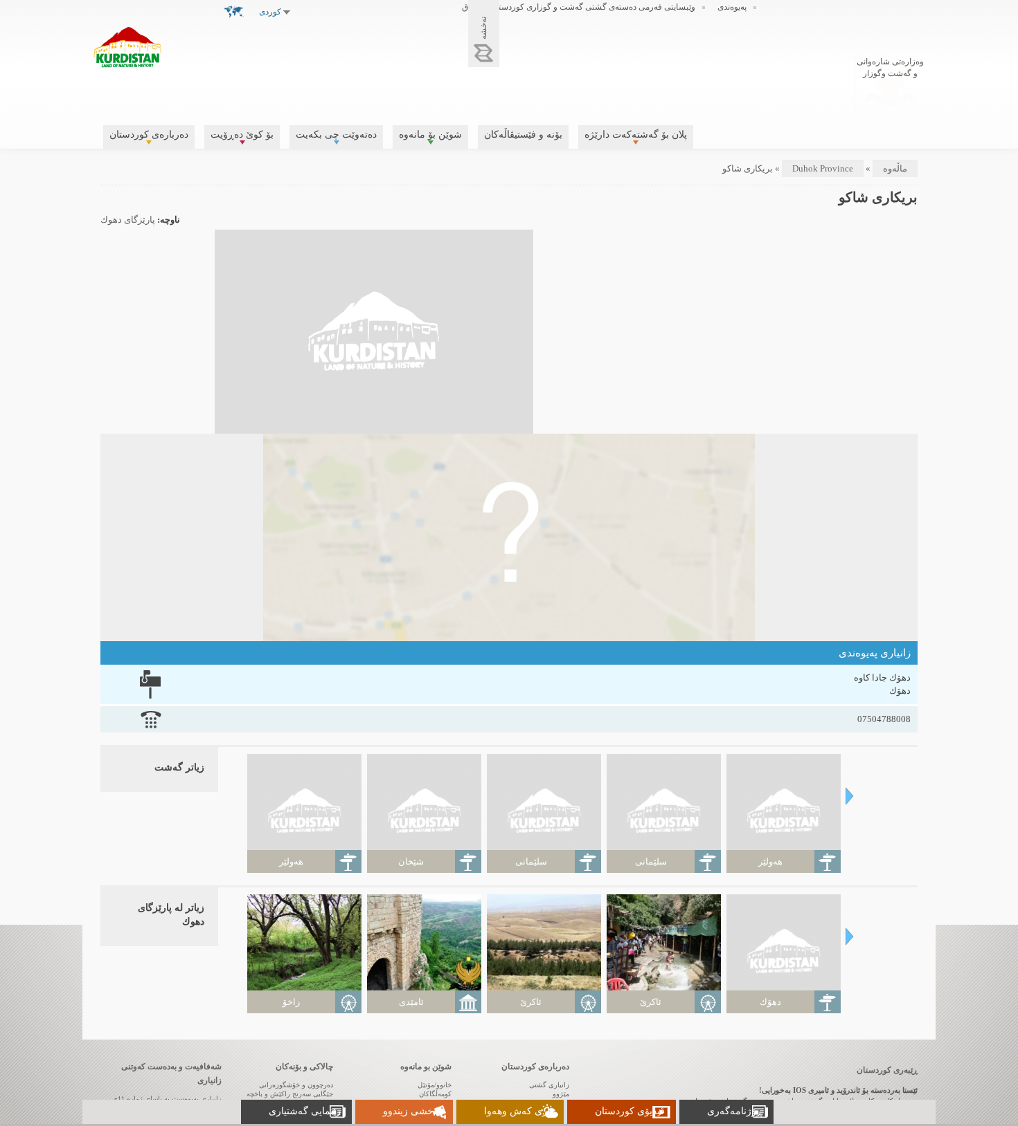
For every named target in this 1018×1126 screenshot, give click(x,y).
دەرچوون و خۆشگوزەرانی (296, 1085)
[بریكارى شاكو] (374, 427)
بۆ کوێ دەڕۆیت (242, 134)
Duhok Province (822, 168)
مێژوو (561, 1094)
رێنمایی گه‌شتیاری (305, 1111)
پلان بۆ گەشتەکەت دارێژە (635, 134)
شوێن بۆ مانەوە (430, 134)
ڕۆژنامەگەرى (734, 1111)
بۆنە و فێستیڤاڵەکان (523, 134)
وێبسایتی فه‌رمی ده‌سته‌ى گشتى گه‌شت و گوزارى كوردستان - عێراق (578, 7)
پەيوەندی (732, 7)
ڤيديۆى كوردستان (630, 1111)
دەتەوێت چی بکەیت (336, 134)
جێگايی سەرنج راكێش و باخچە (290, 1094)
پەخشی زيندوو (412, 1111)
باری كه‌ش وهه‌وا (518, 1111)
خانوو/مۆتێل (435, 1085)
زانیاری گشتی (549, 1085)
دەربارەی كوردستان (148, 134)
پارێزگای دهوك (127, 220)
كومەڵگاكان (435, 1094)
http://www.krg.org (890, 82)
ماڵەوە (895, 168)
